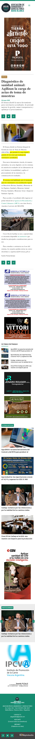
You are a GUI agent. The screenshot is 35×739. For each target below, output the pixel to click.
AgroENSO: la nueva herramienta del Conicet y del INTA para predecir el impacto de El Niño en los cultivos (22, 350)
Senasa (4, 77)
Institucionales (7, 607)
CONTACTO (17, 715)
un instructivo (22, 236)
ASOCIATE (17, 719)
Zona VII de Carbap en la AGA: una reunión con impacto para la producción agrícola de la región (21, 367)
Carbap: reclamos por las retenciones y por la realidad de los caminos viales (21, 362)
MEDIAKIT (17, 724)
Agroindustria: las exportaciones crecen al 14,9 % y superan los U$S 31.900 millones (21, 356)
